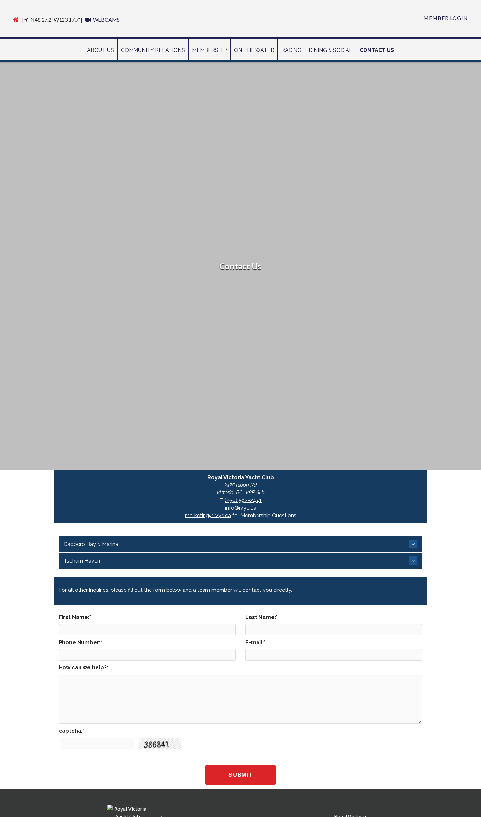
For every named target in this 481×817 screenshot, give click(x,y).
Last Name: (261, 617)
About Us (100, 50)
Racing (291, 50)
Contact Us (377, 50)
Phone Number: (80, 642)
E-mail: (255, 642)
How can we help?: (83, 667)
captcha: (71, 731)
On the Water (254, 50)
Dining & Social (330, 50)
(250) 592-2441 (243, 500)
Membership (209, 50)
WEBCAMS (106, 19)
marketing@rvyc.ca (208, 515)
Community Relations (153, 50)
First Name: (75, 617)
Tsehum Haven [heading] (82, 561)
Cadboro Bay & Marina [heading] (91, 544)
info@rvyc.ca (240, 508)
